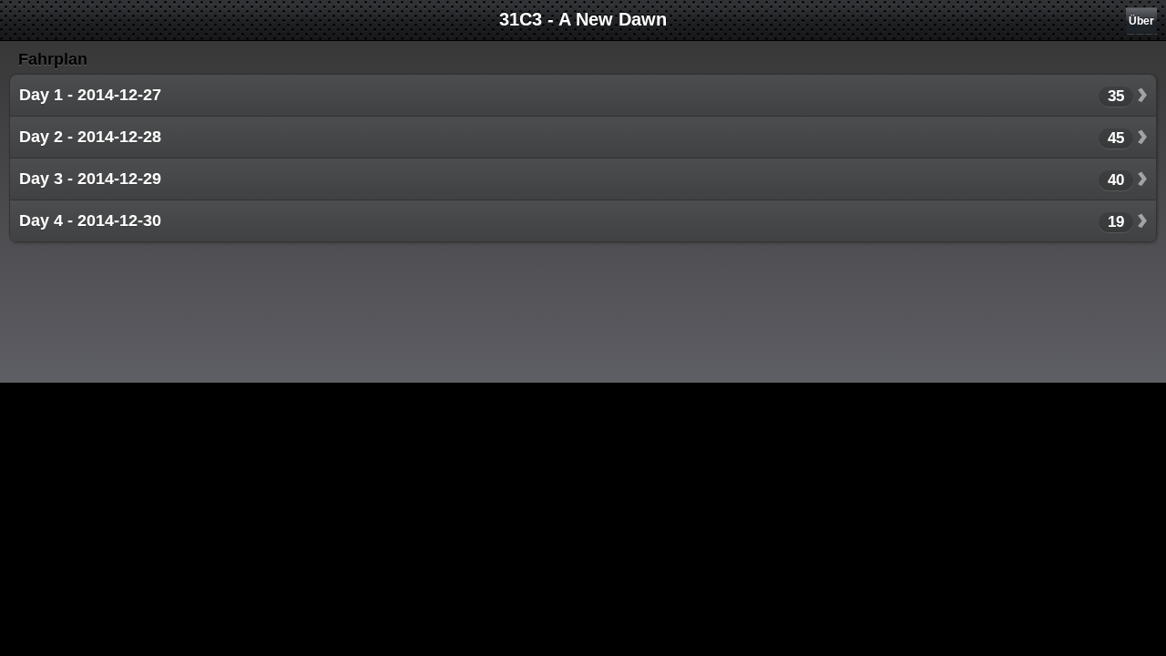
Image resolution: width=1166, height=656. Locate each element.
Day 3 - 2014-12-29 (90, 178)
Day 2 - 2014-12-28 (90, 137)
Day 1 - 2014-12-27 (90, 95)
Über (1141, 21)
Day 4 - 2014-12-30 (90, 220)
